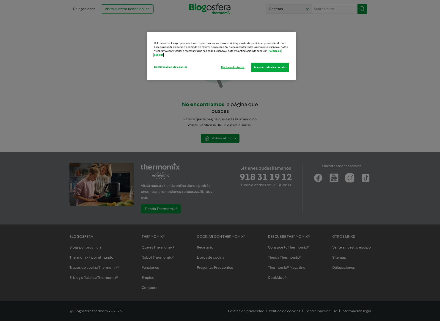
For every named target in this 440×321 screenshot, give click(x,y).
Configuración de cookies (170, 67)
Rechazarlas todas (233, 67)
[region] (221, 56)
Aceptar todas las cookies (270, 67)
